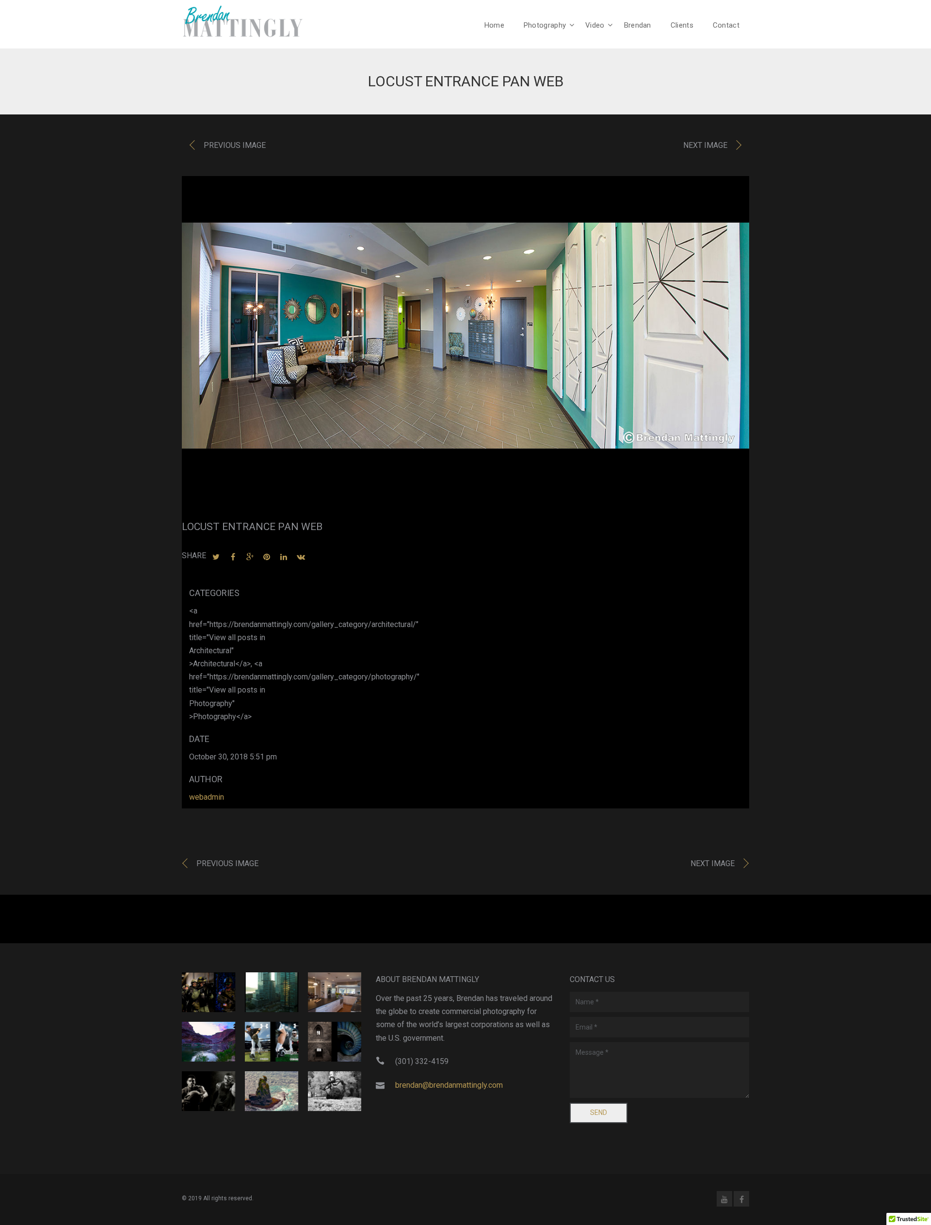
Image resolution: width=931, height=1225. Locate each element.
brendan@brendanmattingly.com (449, 1085)
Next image (705, 145)
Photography (545, 25)
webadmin (206, 797)
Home (494, 25)
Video (595, 25)
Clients (682, 25)
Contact (726, 25)
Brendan (637, 25)
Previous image (235, 145)
